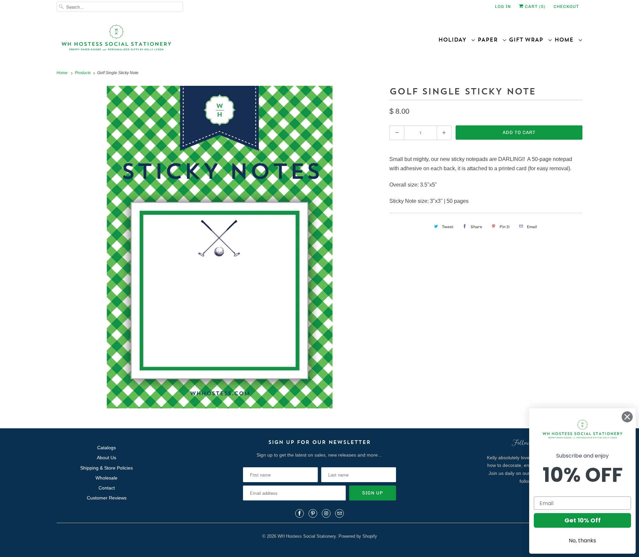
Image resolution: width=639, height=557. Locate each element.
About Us (106, 457)
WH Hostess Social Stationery (307, 536)
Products (83, 72)
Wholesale (106, 478)
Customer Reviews (106, 497)
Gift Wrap (528, 39)
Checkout (566, 6)
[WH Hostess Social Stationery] (186, 40)
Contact (107, 487)
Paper (490, 39)
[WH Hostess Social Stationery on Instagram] (326, 513)
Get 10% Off (582, 520)
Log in (503, 6)
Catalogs (106, 447)
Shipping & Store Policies (106, 468)
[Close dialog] (627, 417)
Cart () (534, 6)
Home (566, 39)
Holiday (454, 39)
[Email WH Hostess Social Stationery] (339, 513)
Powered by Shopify (357, 536)
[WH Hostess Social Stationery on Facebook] (299, 513)
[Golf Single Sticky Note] (219, 247)
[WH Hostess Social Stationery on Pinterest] (313, 513)
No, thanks (582, 540)
